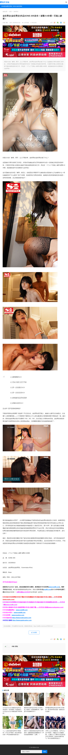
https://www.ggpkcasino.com (22, 620)
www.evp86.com (54, 587)
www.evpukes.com (18, 615)
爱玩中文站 (4, 2)
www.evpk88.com (22, 610)
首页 (10, 11)
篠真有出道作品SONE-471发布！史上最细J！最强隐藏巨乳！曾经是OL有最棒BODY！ (34, 709)
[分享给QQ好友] (61, 22)
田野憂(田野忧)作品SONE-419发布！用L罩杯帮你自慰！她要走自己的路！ (55, 709)
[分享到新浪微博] (54, 22)
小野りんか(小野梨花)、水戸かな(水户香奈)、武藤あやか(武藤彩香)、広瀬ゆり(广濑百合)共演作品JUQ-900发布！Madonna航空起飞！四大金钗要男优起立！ (55, 734)
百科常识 (16, 11)
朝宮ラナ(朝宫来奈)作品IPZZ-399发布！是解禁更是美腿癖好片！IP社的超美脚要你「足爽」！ (34, 732)
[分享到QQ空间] (64, 22)
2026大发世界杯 (17, 6)
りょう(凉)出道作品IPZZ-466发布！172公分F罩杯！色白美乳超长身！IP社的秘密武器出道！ (12, 732)
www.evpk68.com (19, 612)
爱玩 (7, 22)
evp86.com (47, 589)
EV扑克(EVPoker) (11, 582)
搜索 (44, 751)
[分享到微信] (57, 22)
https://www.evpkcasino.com (21, 617)
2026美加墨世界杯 (6, 6)
